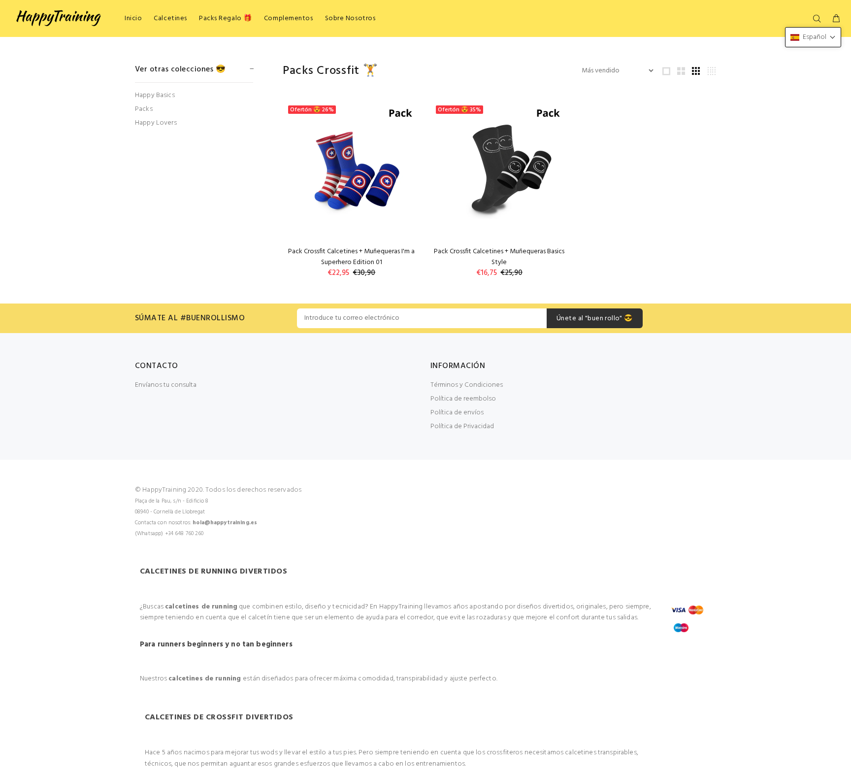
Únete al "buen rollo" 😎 (594, 318)
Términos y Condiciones (466, 385)
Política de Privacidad (462, 426)
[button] (813, 37)
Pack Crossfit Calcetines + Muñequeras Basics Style (499, 257)
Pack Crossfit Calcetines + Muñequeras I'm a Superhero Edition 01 (351, 257)
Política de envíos (457, 412)
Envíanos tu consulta (165, 385)
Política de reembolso (463, 399)
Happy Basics (155, 95)
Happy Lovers (156, 122)
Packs (144, 109)
